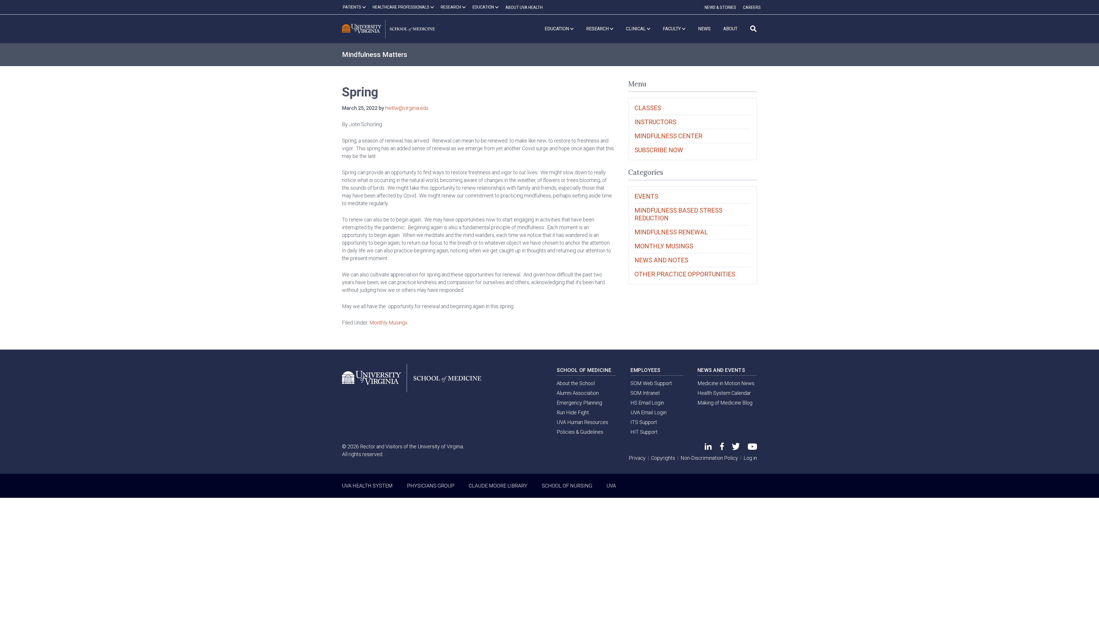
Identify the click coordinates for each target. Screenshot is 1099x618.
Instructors (655, 122)
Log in (750, 458)
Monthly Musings (388, 323)
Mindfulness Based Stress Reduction (678, 214)
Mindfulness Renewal (671, 232)
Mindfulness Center (668, 136)
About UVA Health (524, 7)
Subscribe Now (659, 150)
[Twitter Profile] (736, 448)
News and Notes (661, 260)
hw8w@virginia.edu (406, 108)
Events (646, 196)
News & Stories (720, 7)
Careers (752, 7)
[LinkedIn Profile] (708, 448)
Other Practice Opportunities (685, 274)
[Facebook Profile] (722, 448)
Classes (648, 108)
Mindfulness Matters (374, 55)
